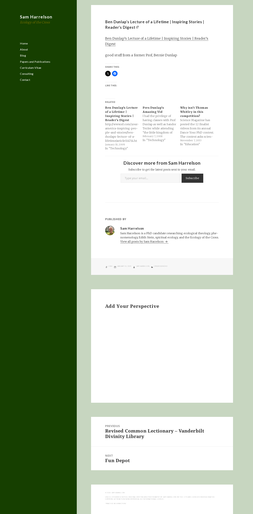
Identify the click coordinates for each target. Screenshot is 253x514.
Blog (23, 55)
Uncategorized (160, 266)
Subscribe (192, 178)
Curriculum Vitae (30, 67)
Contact (25, 79)
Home (24, 43)
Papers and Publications (35, 61)
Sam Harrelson (36, 16)
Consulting (27, 73)
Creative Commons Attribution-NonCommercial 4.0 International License (159, 498)
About (24, 49)
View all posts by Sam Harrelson (142, 241)
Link (110, 266)
